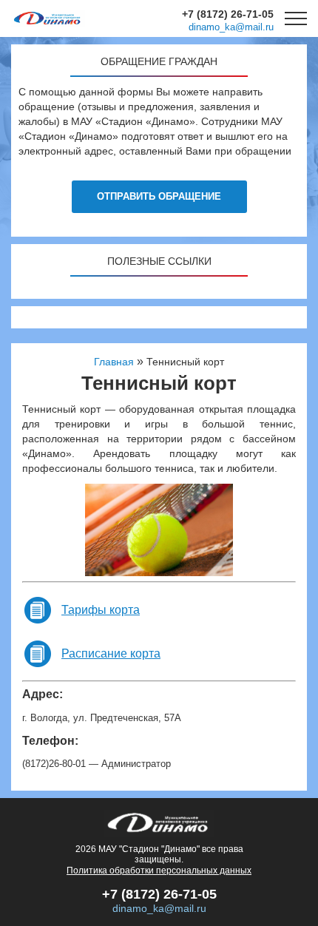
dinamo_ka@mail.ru (231, 27)
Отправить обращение (159, 196)
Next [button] (240, 529)
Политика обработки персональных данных (159, 870)
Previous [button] (80, 529)
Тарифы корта (100, 610)
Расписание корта (110, 653)
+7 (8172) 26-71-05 (228, 14)
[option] (159, 530)
